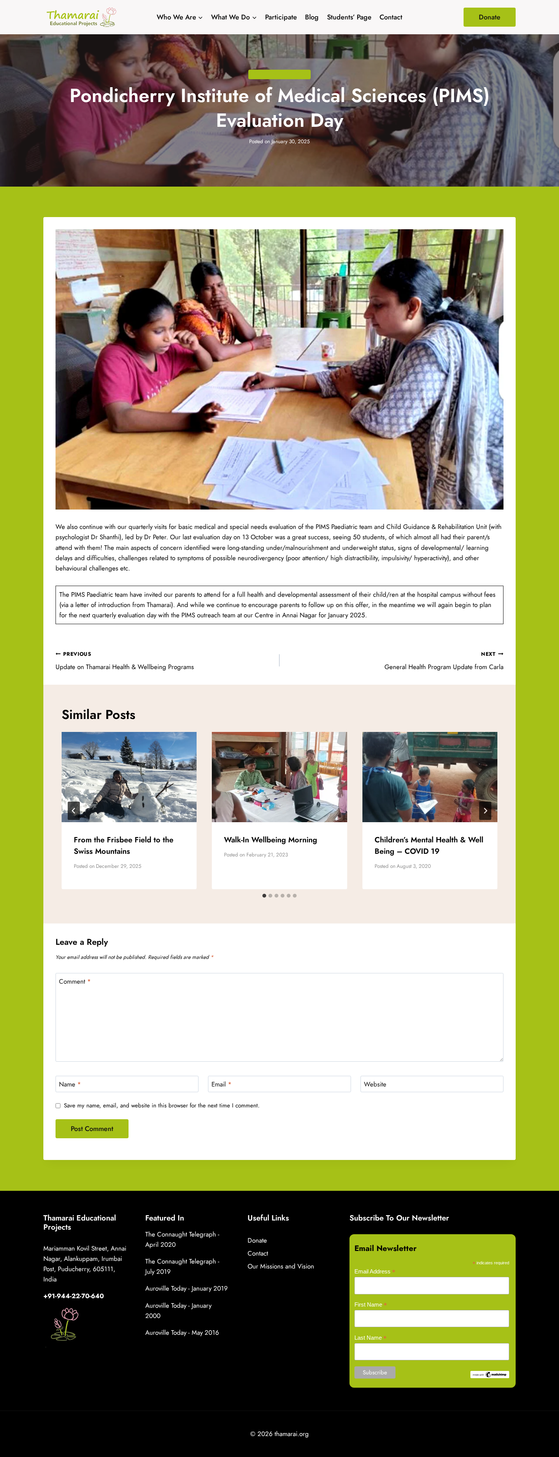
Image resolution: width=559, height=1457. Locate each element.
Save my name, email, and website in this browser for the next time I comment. (162, 1106)
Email (221, 1084)
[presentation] (129, 777)
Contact (391, 17)
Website (375, 1084)
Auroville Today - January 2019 (186, 1288)
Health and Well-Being (279, 74)
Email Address (374, 1272)
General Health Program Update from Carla (443, 661)
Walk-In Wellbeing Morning (270, 839)
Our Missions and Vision (281, 1266)
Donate (489, 17)
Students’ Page (349, 17)
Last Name (370, 1338)
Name (70, 1084)
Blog (312, 17)
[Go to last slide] (74, 811)
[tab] (264, 896)
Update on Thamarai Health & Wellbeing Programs (125, 661)
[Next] (485, 811)
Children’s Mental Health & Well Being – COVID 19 (429, 845)
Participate (281, 17)
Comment (75, 981)
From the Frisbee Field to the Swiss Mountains (123, 845)
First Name (370, 1305)
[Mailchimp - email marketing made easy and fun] (489, 1374)
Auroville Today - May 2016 (182, 1332)
